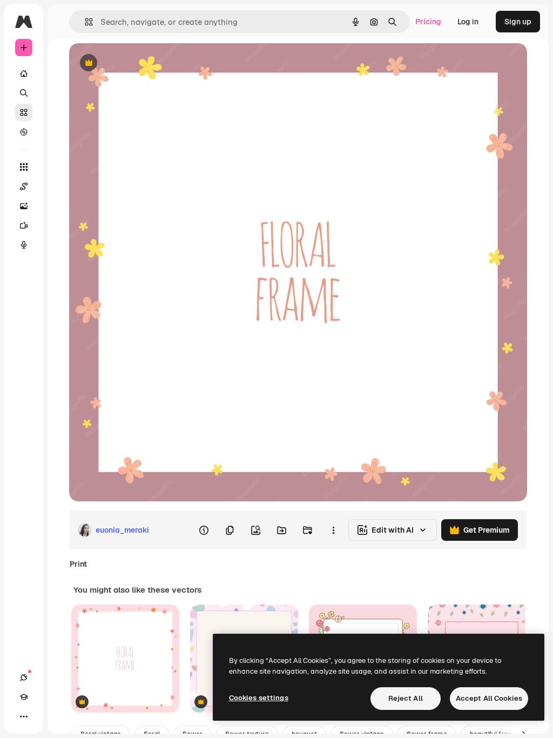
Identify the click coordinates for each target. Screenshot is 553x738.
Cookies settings (258, 697)
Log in (467, 21)
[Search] (23, 93)
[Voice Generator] (23, 244)
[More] (23, 716)
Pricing (428, 21)
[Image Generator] (23, 205)
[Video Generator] (23, 225)
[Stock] (23, 112)
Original (138, 63)
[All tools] (23, 167)
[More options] (333, 530)
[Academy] (23, 697)
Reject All (405, 698)
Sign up (517, 21)
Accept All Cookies (489, 698)
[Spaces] (23, 186)
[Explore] (23, 131)
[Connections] (23, 677)
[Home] (23, 73)
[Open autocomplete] (84, 22)
